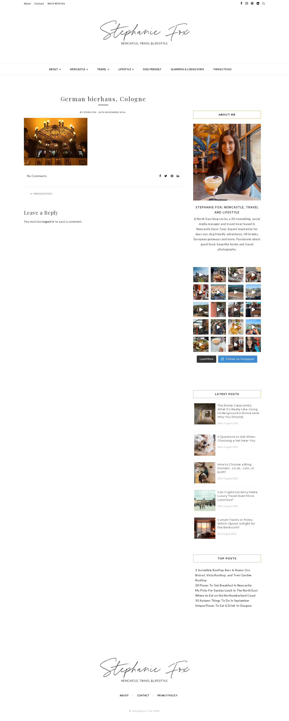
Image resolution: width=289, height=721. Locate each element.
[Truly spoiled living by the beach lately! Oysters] (253, 274)
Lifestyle (125, 69)
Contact (39, 3)
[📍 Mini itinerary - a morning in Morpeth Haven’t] (236, 344)
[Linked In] (176, 176)
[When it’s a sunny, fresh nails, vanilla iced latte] (218, 292)
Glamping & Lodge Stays (187, 69)
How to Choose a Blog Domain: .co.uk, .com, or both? (235, 468)
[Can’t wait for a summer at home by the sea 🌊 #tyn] (218, 327)
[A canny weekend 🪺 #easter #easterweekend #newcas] (218, 344)
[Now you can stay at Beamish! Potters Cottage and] (218, 309)
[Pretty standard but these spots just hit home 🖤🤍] (201, 327)
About (27, 3)
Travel (102, 69)
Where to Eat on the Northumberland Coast (225, 595)
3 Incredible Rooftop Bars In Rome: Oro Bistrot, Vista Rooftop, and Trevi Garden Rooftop (223, 575)
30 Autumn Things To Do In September (222, 600)
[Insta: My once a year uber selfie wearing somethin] (253, 344)
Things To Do (222, 69)
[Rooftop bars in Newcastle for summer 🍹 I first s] (253, 327)
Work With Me (56, 3)
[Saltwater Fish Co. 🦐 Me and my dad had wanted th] (201, 344)
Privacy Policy (167, 695)
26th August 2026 (227, 447)
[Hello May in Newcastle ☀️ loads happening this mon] (253, 292)
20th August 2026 (227, 478)
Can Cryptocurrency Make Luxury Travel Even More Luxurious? (237, 495)
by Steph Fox (88, 112)
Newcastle (78, 69)
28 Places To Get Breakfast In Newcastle (223, 585)
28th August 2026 (227, 423)
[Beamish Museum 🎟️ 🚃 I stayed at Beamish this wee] (236, 309)
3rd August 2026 (226, 533)
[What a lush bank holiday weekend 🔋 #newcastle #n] (218, 274)
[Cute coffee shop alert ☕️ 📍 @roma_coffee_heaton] (253, 309)
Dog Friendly (152, 69)
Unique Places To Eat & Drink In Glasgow (223, 605)
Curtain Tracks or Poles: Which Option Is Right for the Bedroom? (236, 523)
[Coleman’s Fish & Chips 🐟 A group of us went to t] (236, 327)
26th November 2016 (112, 112)
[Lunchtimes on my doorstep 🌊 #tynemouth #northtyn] (201, 309)
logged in (48, 221)
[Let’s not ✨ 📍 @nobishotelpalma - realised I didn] (236, 274)
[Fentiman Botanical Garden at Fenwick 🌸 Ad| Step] (201, 292)
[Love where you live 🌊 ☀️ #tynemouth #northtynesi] (236, 292)
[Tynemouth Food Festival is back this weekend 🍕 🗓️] (201, 274)
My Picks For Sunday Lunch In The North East (226, 590)
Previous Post (43, 193)
